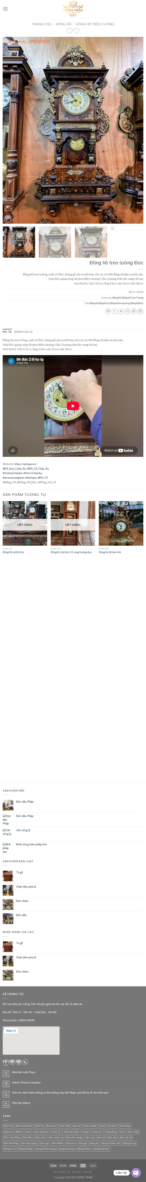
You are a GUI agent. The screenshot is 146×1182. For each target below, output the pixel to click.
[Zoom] (7, 219)
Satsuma (8, 1131)
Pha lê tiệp (125, 1126)
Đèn (122, 1131)
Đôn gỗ (82, 1143)
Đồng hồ (93, 303)
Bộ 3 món (51, 1126)
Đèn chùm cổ (56, 1137)
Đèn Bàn (27, 1137)
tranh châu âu (41, 1131)
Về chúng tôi (62, 1171)
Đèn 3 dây (133, 1131)
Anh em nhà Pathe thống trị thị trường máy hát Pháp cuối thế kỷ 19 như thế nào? (60, 1092)
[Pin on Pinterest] (134, 311)
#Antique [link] (30, 477)
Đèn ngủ (44, 1143)
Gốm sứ (76, 1126)
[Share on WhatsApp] (108, 311)
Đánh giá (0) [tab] (23, 332)
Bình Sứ (39, 1126)
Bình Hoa (8, 1126)
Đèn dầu (112, 1137)
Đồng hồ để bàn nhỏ (110, 552)
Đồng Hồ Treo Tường (95, 24)
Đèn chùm (40, 1137)
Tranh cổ (55, 1131)
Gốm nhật (64, 1126)
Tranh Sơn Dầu (70, 1131)
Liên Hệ (88, 1171)
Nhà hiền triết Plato (23, 1072)
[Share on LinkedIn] (140, 311)
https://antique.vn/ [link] (25, 464)
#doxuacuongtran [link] (13, 477)
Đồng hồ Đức (137, 303)
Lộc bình (112, 1126)
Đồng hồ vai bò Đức (13, 552)
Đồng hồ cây (130, 1143)
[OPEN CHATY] (136, 1173)
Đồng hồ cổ (103, 303)
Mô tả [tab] (7, 332)
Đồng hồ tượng (66, 1149)
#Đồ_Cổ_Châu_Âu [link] (38, 468)
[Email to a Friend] (128, 311)
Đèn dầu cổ (126, 1137)
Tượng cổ (96, 1131)
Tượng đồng (110, 1131)
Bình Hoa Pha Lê (24, 1126)
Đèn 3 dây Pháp (12, 1137)
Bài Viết (76, 1171)
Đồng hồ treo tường (120, 303)
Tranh (28, 1131)
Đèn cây (89, 1137)
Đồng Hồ (63, 24)
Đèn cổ (101, 1137)
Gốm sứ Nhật (90, 1126)
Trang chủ (41, 24)
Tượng (85, 1131)
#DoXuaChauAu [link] (12, 473)
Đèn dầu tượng (28, 1143)
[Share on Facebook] (115, 311)
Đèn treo (70, 1143)
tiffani (19, 1131)
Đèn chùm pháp (74, 1137)
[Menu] (5, 9)
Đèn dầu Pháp (11, 1143)
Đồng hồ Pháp (26, 1149)
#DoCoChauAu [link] (32, 473)
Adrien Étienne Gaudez (26, 1082)
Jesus (102, 1126)
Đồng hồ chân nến (110, 1143)
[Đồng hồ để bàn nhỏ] (121, 523)
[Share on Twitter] (121, 311)
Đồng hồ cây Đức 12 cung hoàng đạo (71, 552)
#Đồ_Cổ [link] (43, 477)
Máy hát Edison (21, 1103)
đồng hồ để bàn (101, 1149)
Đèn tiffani (57, 1143)
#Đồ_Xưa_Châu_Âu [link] (14, 468)
